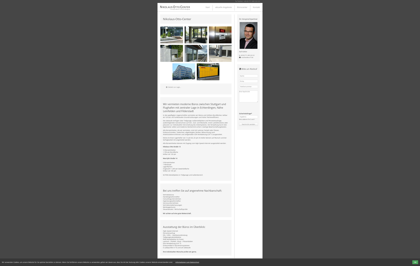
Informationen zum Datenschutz (187, 262)
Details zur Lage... (173, 87)
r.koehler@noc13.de (247, 57)
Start (208, 7)
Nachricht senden (248, 124)
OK (415, 262)
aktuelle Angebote (223, 7)
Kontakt (256, 7)
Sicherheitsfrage (245, 114)
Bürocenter (242, 7)
